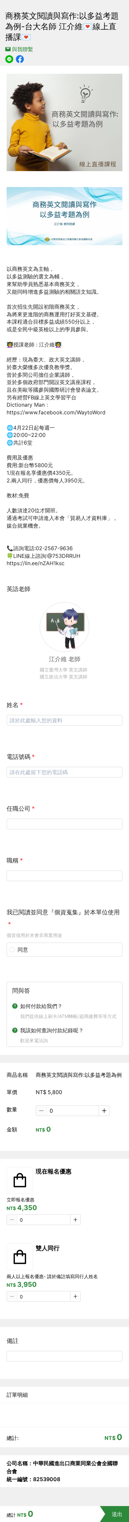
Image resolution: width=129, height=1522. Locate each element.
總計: (13, 1438)
